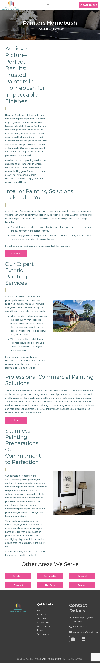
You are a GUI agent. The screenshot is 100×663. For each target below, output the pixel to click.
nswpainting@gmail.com (85, 632)
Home (40, 610)
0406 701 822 (80, 626)
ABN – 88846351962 (51, 659)
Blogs (40, 630)
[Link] (11, 5)
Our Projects (43, 626)
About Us (41, 614)
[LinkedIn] (83, 639)
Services (41, 618)
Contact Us (43, 622)
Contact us (11, 551)
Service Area (43, 634)
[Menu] (48, 5)
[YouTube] (73, 639)
